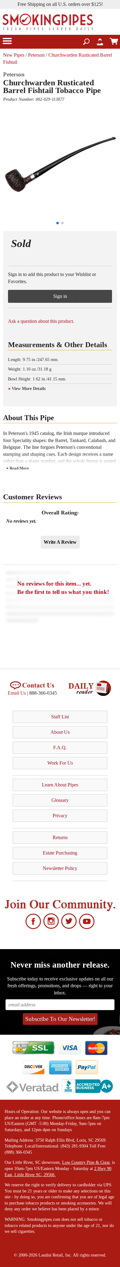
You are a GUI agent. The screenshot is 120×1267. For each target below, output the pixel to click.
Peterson (36, 55)
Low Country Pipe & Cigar (86, 1162)
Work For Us (60, 762)
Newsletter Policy (60, 868)
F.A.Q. (60, 747)
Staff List (60, 716)
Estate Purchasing (60, 852)
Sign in (60, 296)
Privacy (60, 815)
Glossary (60, 800)
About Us (60, 732)
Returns (60, 837)
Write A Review (60, 542)
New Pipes (13, 55)
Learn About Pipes (60, 784)
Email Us (17, 693)
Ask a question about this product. (41, 321)
